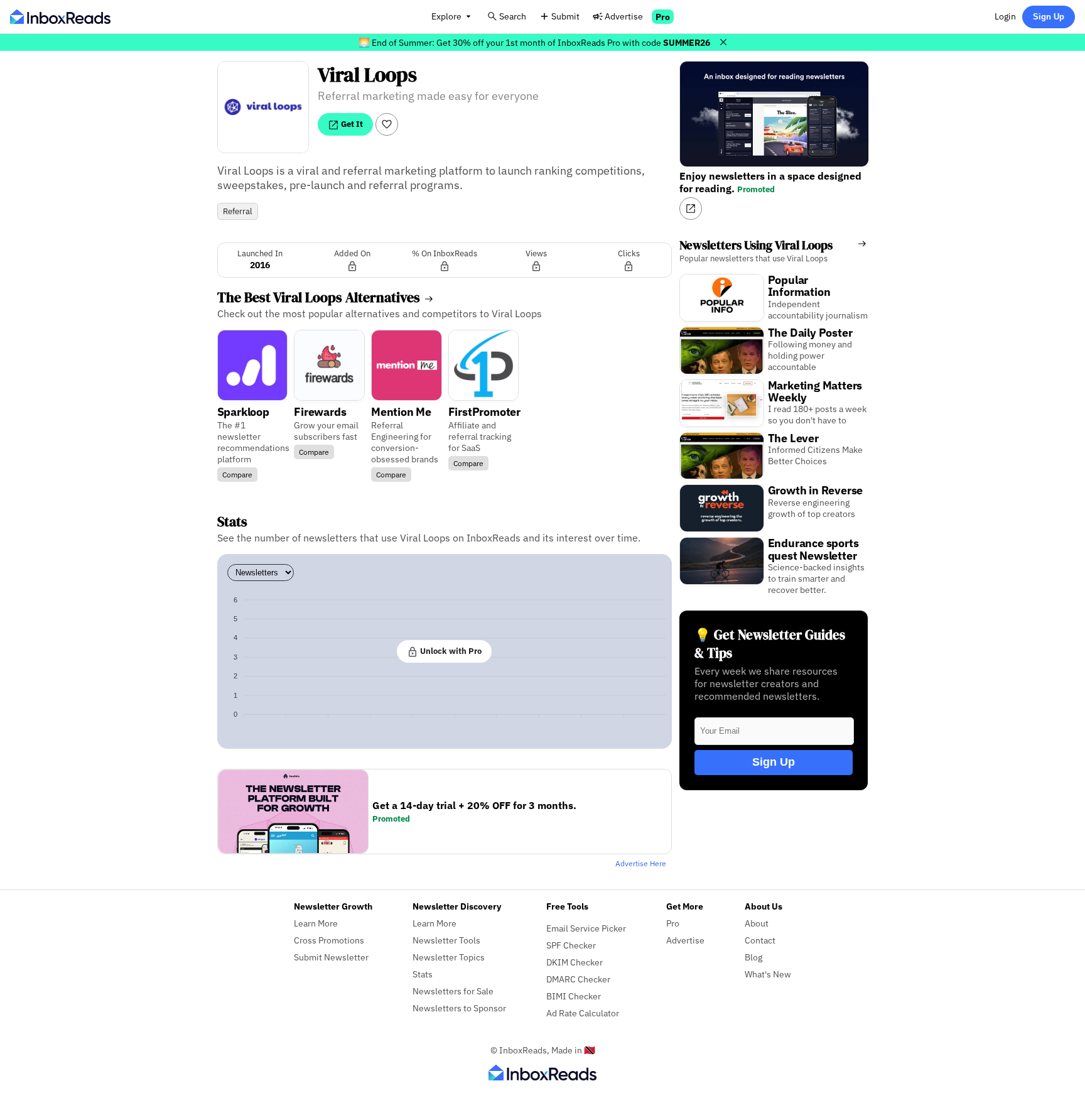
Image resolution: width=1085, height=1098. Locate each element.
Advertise (624, 16)
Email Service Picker (586, 928)
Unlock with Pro (450, 650)
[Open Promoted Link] (690, 208)
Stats (423, 974)
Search (512, 16)
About (757, 923)
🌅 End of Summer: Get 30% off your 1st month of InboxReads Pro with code (534, 42)
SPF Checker (571, 945)
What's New (768, 974)
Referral (237, 211)
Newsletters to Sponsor (459, 1008)
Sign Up (1048, 16)
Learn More (316, 923)
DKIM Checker (574, 962)
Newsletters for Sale (453, 991)
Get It (351, 123)
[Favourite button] (386, 124)
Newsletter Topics (449, 957)
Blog (753, 957)
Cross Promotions (329, 940)
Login (1005, 16)
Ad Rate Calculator (582, 1013)
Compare (237, 474)
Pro (663, 17)
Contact (760, 940)
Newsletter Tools (446, 940)
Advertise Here (640, 863)
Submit (565, 16)
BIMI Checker (573, 996)
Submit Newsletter (331, 957)
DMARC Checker (578, 979)
